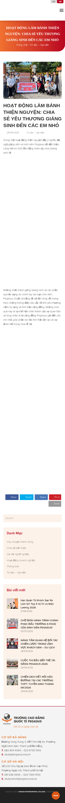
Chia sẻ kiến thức (16, 548)
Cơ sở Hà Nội (12, 761)
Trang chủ (21, 45)
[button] (61, 10)
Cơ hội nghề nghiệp (18, 554)
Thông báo (13, 566)
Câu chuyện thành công (20, 542)
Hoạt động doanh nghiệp (21, 560)
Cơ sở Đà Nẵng (14, 737)
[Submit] (58, 518)
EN (54, 2)
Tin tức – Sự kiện (39, 45)
